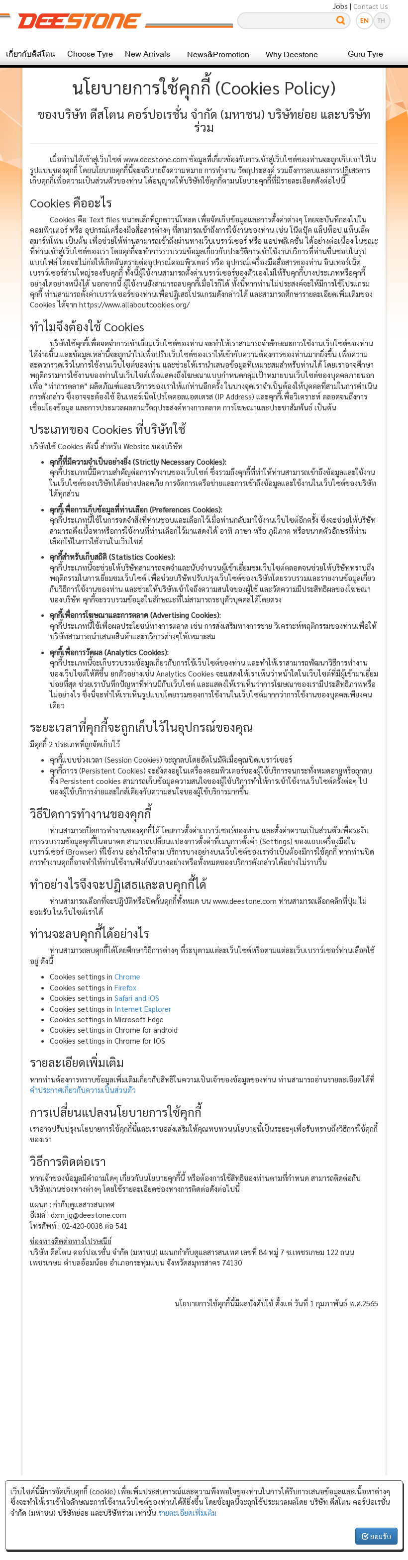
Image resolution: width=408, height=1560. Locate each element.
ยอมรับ (380, 1536)
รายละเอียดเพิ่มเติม (187, 1512)
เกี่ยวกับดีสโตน (30, 54)
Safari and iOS (136, 997)
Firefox (125, 987)
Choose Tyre (90, 54)
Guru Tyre (365, 54)
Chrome (127, 976)
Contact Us (370, 5)
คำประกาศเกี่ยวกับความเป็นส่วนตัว (83, 1089)
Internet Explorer (142, 1008)
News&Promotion (218, 54)
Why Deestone (292, 54)
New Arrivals (147, 54)
